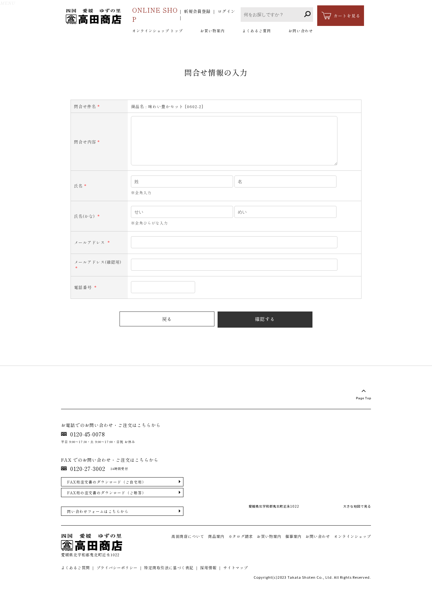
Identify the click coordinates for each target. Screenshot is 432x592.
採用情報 (208, 567)
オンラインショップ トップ (157, 30)
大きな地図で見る (357, 506)
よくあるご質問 (256, 30)
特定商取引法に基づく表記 (169, 567)
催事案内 (293, 536)
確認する (265, 319)
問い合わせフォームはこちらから (98, 511)
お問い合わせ (300, 30)
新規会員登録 (197, 11)
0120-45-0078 (87, 434)
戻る (167, 319)
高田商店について (187, 536)
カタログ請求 (240, 536)
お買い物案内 (212, 30)
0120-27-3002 (87, 468)
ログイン (226, 11)
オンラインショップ (352, 536)
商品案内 (216, 536)
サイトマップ (235, 567)
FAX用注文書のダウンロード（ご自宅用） (106, 481)
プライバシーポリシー (117, 567)
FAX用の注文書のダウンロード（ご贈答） (106, 492)
